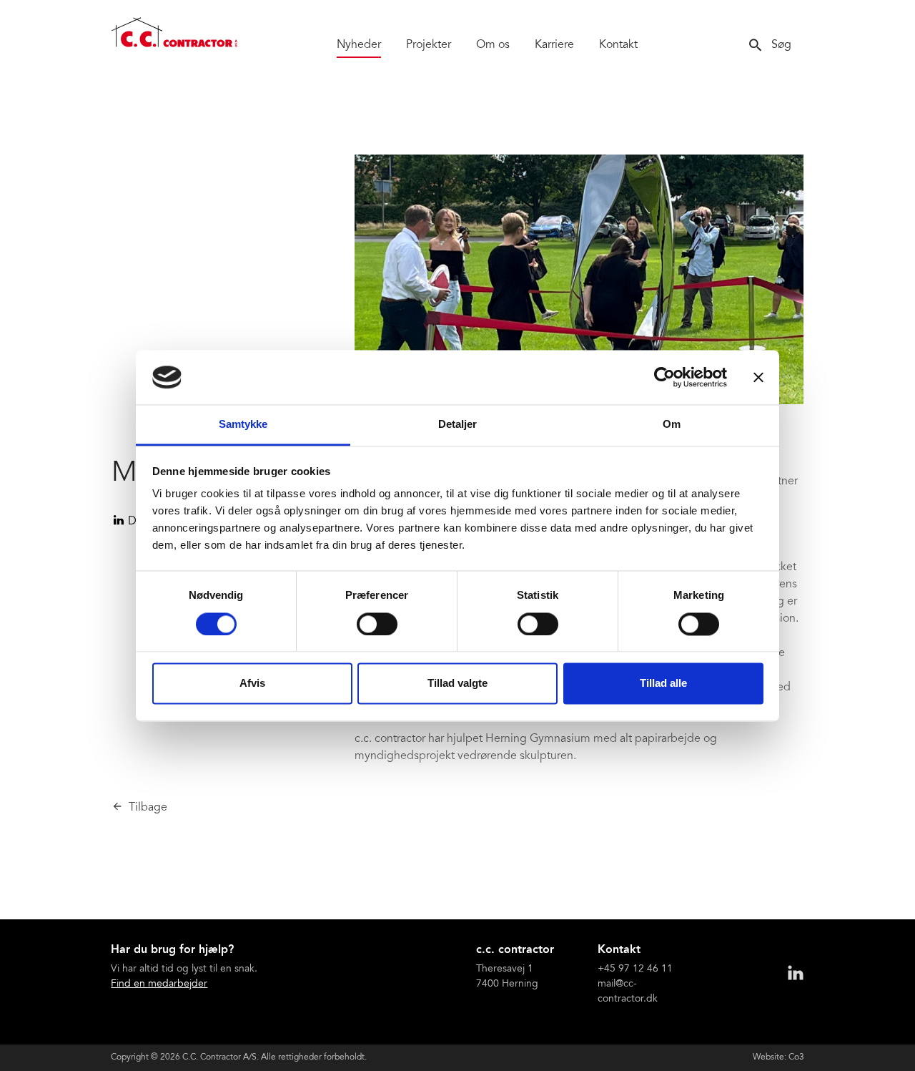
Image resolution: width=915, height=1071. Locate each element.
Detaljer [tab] (458, 425)
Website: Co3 (778, 1057)
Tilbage (148, 807)
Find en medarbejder (159, 984)
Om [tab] (672, 425)
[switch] (377, 623)
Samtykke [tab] (243, 425)
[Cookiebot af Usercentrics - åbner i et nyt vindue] (664, 377)
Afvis (252, 684)
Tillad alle (663, 684)
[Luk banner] (758, 377)
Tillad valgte (457, 684)
